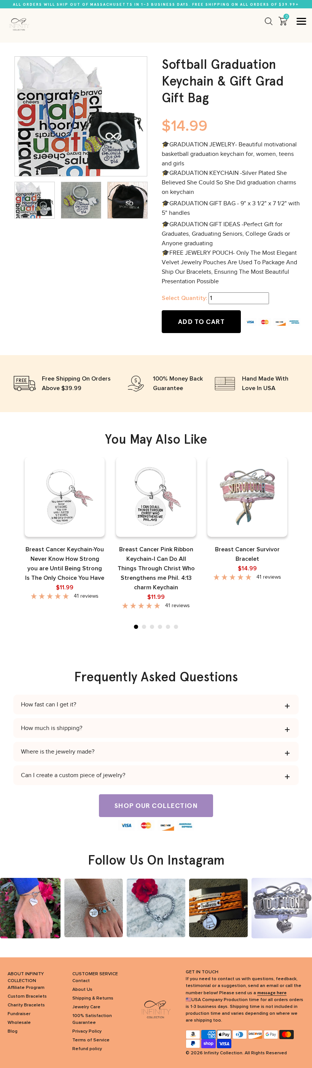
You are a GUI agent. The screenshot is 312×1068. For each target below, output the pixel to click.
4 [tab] (160, 627)
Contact (81, 981)
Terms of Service (91, 1040)
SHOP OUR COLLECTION (156, 805)
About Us (82, 989)
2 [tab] (144, 627)
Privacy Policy (87, 1031)
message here (272, 992)
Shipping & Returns (92, 998)
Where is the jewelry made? (57, 751)
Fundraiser (19, 1014)
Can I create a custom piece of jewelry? (73, 775)
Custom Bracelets (27, 996)
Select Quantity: (184, 298)
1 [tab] (136, 627)
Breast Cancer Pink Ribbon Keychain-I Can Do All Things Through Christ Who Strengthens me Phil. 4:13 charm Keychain (156, 568)
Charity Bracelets (26, 1005)
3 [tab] (152, 627)
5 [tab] (168, 627)
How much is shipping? (51, 728)
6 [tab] (176, 627)
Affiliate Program (26, 987)
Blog (13, 1031)
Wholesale (19, 1022)
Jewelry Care (86, 1007)
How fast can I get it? (48, 704)
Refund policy (87, 1049)
